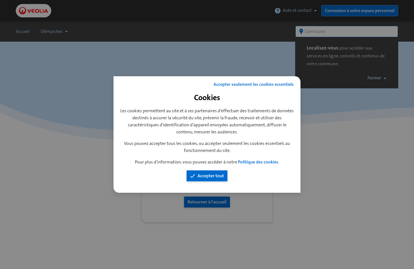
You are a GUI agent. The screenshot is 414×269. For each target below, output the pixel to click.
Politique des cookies (258, 162)
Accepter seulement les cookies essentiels (253, 84)
